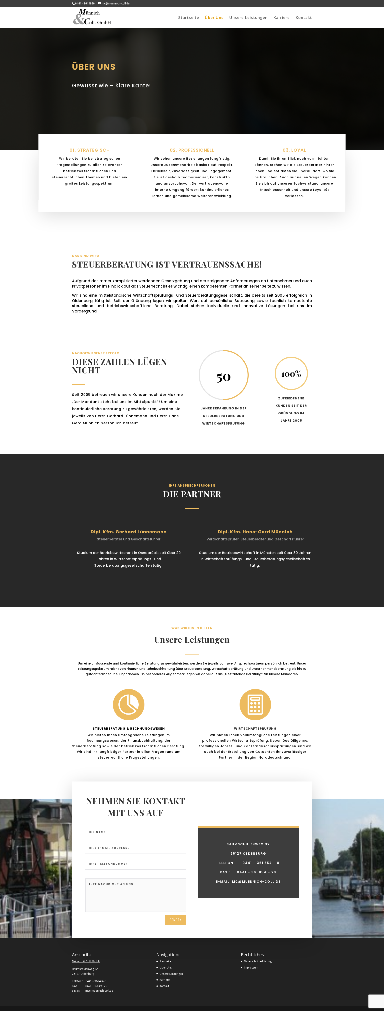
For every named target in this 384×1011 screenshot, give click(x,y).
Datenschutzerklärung (258, 961)
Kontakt (304, 18)
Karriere (281, 18)
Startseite (188, 18)
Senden (176, 919)
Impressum (251, 967)
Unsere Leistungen (248, 18)
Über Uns (214, 18)
